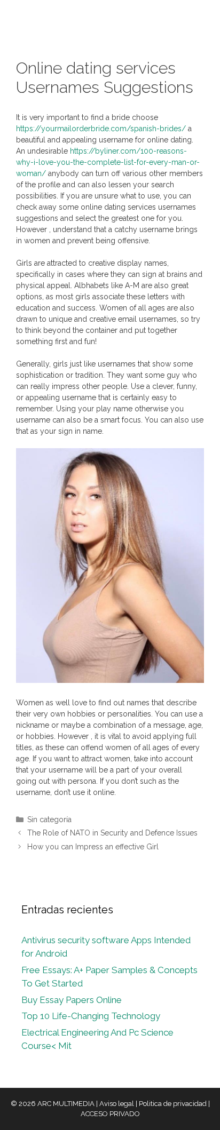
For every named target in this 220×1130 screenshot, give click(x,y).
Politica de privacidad (173, 1104)
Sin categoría (49, 819)
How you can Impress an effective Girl (93, 846)
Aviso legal (116, 1104)
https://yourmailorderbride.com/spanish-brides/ (101, 128)
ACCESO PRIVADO (110, 1114)
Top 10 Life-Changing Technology (90, 1015)
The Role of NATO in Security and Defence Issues (112, 833)
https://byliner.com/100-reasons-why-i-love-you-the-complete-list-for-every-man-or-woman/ (108, 162)
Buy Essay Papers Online (71, 999)
